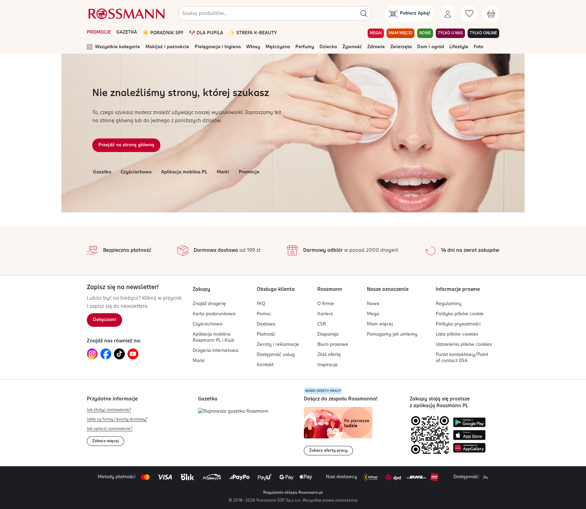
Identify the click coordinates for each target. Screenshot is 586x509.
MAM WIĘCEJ (400, 33)
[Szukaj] (364, 13)
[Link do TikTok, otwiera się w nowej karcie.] (119, 353)
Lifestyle (458, 47)
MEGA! (376, 33)
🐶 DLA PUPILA (206, 33)
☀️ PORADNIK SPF (162, 33)
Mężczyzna (278, 47)
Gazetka (102, 172)
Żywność (352, 47)
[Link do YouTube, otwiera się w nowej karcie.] (133, 353)
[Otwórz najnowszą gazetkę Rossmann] (233, 412)
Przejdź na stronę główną (126, 145)
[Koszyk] (491, 13)
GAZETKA (126, 32)
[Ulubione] (469, 13)
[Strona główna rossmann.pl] (126, 13)
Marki (223, 172)
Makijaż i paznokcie (167, 47)
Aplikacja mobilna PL (184, 172)
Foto (478, 47)
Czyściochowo (136, 172)
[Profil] (448, 13)
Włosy (253, 47)
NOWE (425, 33)
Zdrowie (376, 47)
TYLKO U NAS (450, 33)
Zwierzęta (401, 47)
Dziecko (328, 47)
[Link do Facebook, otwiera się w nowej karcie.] (105, 353)
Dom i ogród (430, 47)
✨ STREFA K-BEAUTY (253, 33)
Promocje (249, 172)
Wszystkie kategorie (117, 47)
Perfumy (304, 47)
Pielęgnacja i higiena (218, 47)
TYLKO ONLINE (483, 33)
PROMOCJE (99, 32)
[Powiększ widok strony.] (485, 477)
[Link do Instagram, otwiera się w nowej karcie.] (92, 353)
